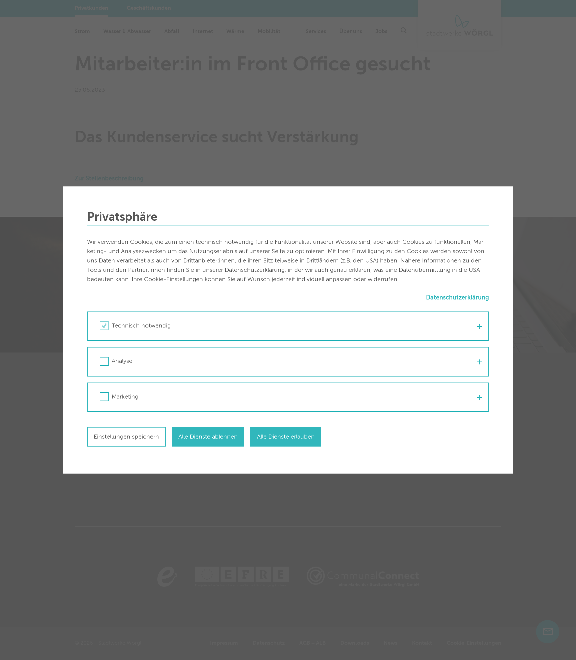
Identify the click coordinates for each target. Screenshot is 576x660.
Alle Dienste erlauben (286, 437)
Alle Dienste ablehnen (208, 437)
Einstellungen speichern (126, 437)
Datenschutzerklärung (457, 298)
